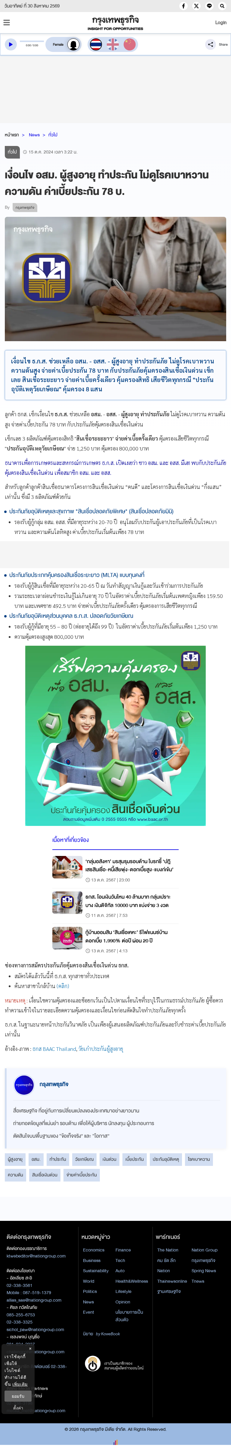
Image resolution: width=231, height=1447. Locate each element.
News (34, 135)
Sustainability (96, 1271)
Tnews (198, 1281)
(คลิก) (63, 985)
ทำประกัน (58, 1159)
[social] (183, 6)
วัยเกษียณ (84, 1159)
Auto (120, 1271)
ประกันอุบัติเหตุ (166, 1159)
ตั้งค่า (18, 1408)
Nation (163, 1271)
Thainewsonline (172, 1281)
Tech (120, 1260)
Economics (93, 1250)
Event (88, 1312)
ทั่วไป (52, 135)
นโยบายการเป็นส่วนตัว (129, 1316)
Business (91, 1260)
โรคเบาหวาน (199, 1159)
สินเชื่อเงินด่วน (44, 1175)
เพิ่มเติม (20, 1384)
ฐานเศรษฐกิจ (169, 1291)
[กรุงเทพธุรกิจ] (115, 22)
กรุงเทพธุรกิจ (203, 1260)
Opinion (123, 1302)
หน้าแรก (12, 135)
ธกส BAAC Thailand (54, 1048)
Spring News (204, 1271)
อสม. (36, 1159)
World (88, 1281)
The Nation (167, 1250)
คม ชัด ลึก (166, 1260)
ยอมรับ (18, 1396)
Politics (90, 1291)
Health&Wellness (132, 1281)
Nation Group (204, 1250)
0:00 (28, 45)
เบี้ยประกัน (134, 1159)
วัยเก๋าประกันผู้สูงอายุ (101, 1048)
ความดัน (15, 1175)
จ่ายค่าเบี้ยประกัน (81, 1175)
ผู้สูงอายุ (15, 1159)
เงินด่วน (109, 1159)
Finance (123, 1250)
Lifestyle (123, 1291)
